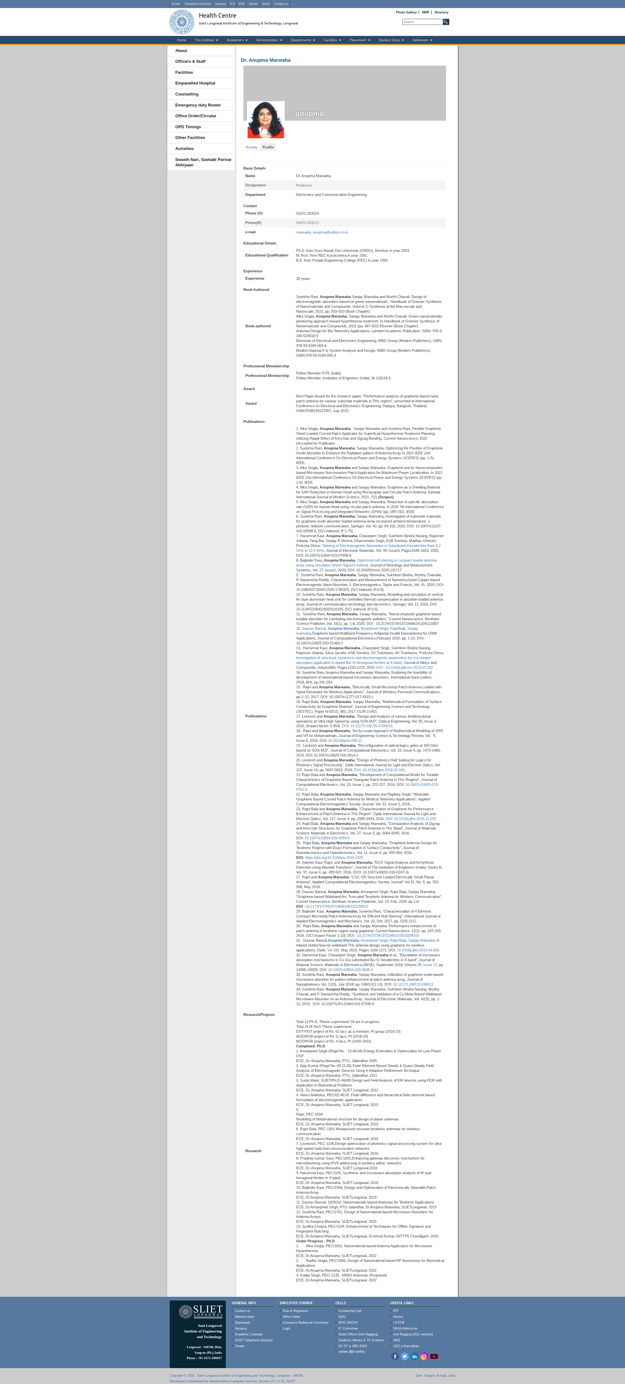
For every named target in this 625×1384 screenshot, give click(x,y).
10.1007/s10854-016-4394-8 (327, 838)
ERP (242, 4)
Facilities (330, 40)
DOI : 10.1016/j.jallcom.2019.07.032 (404, 667)
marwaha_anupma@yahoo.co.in (322, 232)
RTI (232, 4)
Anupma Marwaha (343, 628)
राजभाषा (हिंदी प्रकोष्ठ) (351, 1352)
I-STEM (398, 1322)
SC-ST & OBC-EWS (352, 1346)
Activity (252, 147)
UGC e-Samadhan (406, 1346)
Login (286, 1328)
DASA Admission (405, 1328)
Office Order (291, 1317)
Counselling (186, 94)
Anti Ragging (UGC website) (413, 1334)
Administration (267, 40)
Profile (268, 147)
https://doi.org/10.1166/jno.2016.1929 (334, 857)
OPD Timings (188, 127)
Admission (420, 40)
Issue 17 (430, 965)
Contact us (281, 4)
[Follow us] (405, 1359)
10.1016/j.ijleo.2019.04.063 (418, 950)
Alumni (253, 4)
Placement (358, 40)
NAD (396, 1340)
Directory (441, 12)
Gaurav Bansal (314, 628)
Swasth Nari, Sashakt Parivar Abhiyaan (203, 162)
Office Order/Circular (195, 116)
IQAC (342, 1317)
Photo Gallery (406, 12)
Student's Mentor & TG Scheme (361, 1340)
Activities (184, 148)
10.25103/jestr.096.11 (345, 740)
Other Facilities (190, 137)
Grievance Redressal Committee (306, 1322)
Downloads (242, 1322)
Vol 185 (333, 950)
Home (181, 40)
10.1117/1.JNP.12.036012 (413, 984)
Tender (175, 4)
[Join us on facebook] (395, 1359)
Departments (301, 40)
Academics (235, 40)
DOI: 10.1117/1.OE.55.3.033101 (367, 726)
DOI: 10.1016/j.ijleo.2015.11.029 (410, 819)
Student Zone (389, 40)
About (181, 50)
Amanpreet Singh (374, 628)
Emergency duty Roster (198, 105)
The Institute (204, 40)
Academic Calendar (248, 1334)
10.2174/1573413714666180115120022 (337, 906)
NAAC (266, 4)
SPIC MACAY (348, 1322)
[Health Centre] (182, 22)
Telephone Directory (197, 4)
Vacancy (220, 4)
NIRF (425, 12)
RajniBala (397, 628)
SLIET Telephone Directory (254, 1340)
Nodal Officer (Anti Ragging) (358, 1334)
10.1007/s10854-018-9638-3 (350, 970)
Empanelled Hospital (195, 83)
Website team (244, 1317)
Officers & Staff (190, 61)
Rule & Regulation (295, 1311)
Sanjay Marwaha (421, 940)
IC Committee (348, 1328)
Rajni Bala (398, 940)
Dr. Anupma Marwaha (266, 60)
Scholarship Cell (349, 1311)
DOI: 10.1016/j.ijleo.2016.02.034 (379, 770)
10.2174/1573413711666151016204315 (388, 935)
